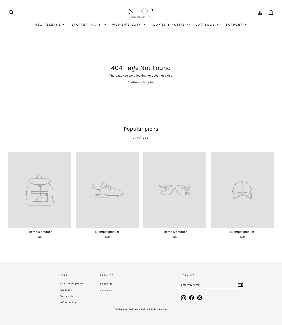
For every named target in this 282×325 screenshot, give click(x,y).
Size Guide (66, 289)
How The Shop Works (72, 283)
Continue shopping (141, 82)
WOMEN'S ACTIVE (169, 24)
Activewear (106, 290)
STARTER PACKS (87, 24)
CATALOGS (206, 24)
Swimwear (106, 283)
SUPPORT (235, 24)
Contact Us (66, 296)
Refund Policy (68, 302)
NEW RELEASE (48, 24)
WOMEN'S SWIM (127, 24)
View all (141, 138)
